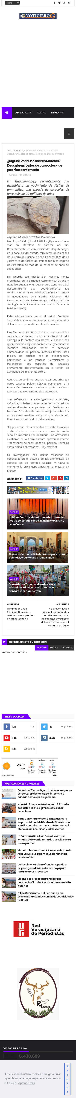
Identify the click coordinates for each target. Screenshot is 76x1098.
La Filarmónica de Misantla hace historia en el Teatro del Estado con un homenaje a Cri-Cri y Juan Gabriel (36, 521)
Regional (57, 112)
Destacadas (23, 112)
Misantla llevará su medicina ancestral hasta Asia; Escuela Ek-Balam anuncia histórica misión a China (44, 854)
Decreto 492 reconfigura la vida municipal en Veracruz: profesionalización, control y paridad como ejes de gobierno (44, 793)
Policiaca (11, 123)
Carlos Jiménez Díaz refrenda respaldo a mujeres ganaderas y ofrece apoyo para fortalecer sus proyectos (42, 868)
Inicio (9, 150)
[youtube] (64, 3)
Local (41, 112)
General (28, 133)
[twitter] (59, 3)
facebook (67, 647)
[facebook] (55, 3)
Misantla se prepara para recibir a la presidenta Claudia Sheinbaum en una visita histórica (44, 882)
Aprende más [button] (26, 1083)
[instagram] (69, 3)
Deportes (10, 133)
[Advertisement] (38, 68)
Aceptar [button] (68, 1079)
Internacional (33, 123)
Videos (43, 133)
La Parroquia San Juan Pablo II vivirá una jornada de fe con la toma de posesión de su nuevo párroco (44, 839)
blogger (42, 647)
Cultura (54, 123)
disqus (54, 647)
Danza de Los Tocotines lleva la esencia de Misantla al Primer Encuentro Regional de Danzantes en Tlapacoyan (34, 587)
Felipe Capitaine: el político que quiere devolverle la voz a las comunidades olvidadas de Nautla (45, 896)
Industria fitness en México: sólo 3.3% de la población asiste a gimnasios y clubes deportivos (43, 808)
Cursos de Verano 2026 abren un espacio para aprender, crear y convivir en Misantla (37, 555)
